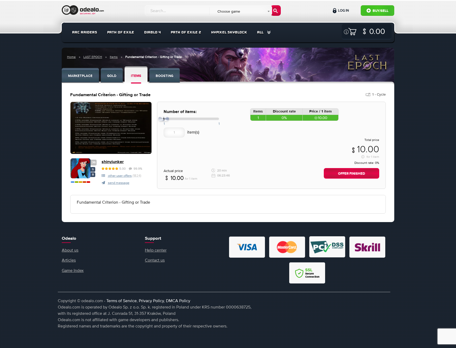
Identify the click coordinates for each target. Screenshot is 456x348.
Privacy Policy (151, 300)
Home (71, 57)
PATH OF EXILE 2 (186, 32)
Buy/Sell (380, 11)
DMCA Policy (178, 300)
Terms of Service (121, 300)
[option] (110, 128)
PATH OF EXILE (120, 32)
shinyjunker (113, 162)
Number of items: (180, 112)
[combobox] (241, 11)
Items (114, 57)
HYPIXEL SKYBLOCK (229, 32)
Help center (156, 250)
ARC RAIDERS (84, 32)
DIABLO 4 (152, 32)
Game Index (73, 270)
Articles (69, 260)
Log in (343, 10)
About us (70, 250)
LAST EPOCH (92, 57)
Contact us (155, 260)
